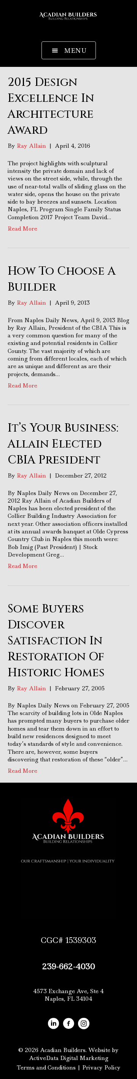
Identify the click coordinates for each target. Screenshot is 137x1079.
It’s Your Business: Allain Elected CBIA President (63, 444)
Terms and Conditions (46, 1067)
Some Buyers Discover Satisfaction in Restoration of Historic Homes (56, 640)
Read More (22, 229)
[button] (68, 50)
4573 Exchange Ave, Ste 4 (68, 991)
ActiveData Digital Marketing (68, 1058)
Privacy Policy (101, 1067)
